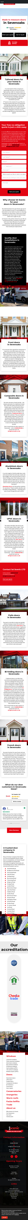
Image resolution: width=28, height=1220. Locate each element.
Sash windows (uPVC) (12, 1068)
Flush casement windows (13, 1061)
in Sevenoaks (14, 23)
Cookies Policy (14, 1195)
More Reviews (14, 830)
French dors (9, 1086)
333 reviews (15, 798)
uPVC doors (19, 539)
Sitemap (14, 1198)
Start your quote (7, 35)
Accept (4, 1217)
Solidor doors (9, 1081)
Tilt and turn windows (12, 1070)
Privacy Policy (14, 1193)
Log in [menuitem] (2, 1)
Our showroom (10, 1113)
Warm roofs (12, 1098)
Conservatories (13, 1091)
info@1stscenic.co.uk (12, 146)
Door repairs (9, 1088)
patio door (20, 625)
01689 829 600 (15, 145)
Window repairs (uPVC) (12, 1071)
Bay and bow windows (12, 1064)
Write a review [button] (17, 801)
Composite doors (17, 413)
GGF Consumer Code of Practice (14, 1191)
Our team (8, 1115)
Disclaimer (14, 1196)
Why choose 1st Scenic (12, 1111)
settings (17, 1214)
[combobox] (3, 166)
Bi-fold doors (9, 1084)
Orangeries (11, 1095)
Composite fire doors (12, 1083)
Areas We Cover (14, 1188)
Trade (9, 1105)
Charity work (9, 1116)
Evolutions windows (11, 1066)
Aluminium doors (7, 486)
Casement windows (11, 1059)
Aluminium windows (11, 1063)
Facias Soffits (13, 1101)
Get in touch (20, 35)
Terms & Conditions (14, 1190)
